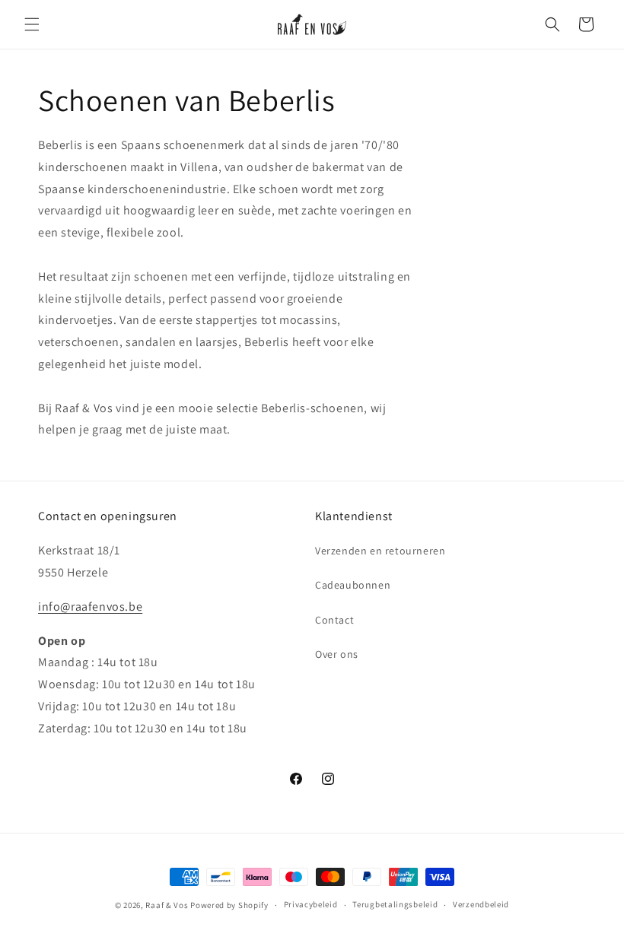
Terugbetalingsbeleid (395, 904)
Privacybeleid (311, 904)
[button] (32, 24)
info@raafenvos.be (90, 606)
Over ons (336, 654)
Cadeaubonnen (352, 585)
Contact (334, 620)
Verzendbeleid (481, 904)
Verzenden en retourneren (380, 550)
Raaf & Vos (166, 905)
